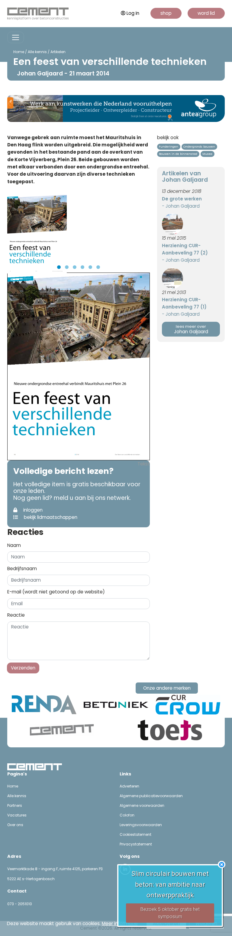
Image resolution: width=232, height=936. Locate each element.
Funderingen (168, 147)
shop (166, 13)
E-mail (56, 592)
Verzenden (23, 668)
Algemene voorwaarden (142, 805)
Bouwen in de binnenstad (178, 154)
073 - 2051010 (19, 903)
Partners (14, 805)
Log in (133, 13)
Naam (14, 545)
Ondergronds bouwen (199, 147)
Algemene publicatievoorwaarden (151, 795)
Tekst (143, 464)
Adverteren (129, 786)
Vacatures (17, 815)
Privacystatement (136, 844)
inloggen (32, 510)
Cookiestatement (135, 834)
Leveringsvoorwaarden (141, 824)
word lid (206, 13)
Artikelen (58, 51)
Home (18, 51)
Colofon (127, 815)
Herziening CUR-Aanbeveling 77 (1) (184, 303)
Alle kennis (37, 51)
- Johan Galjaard (181, 206)
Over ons (15, 824)
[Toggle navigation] (15, 37)
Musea (207, 154)
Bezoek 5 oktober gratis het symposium (170, 912)
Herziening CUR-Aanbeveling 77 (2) (185, 249)
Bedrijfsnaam (22, 568)
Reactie (16, 615)
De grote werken (182, 199)
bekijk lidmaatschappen (50, 517)
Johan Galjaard (191, 329)
